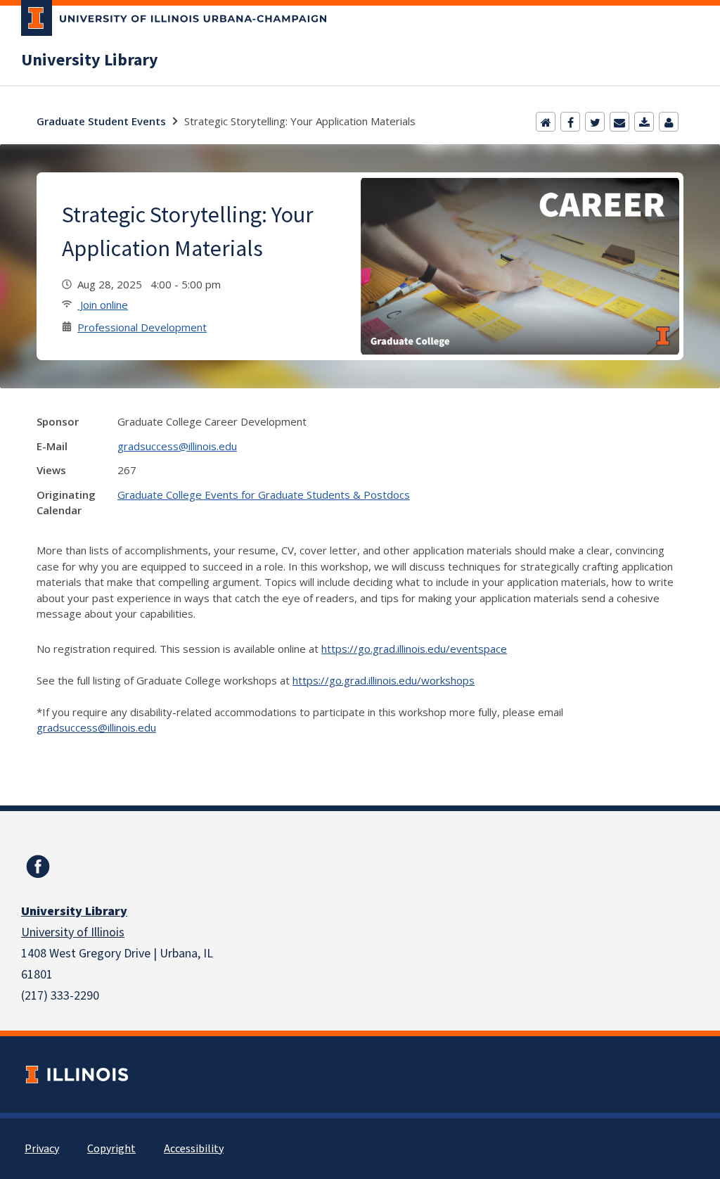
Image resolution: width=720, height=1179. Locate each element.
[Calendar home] (545, 122)
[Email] (619, 122)
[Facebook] (570, 122)
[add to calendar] (644, 122)
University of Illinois (72, 932)
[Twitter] (595, 122)
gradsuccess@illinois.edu (177, 446)
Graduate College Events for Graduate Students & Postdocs (263, 494)
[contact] (669, 122)
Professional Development (142, 327)
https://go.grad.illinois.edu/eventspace (414, 649)
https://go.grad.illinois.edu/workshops (383, 680)
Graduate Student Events (101, 121)
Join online (102, 305)
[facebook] (37, 866)
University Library (89, 60)
